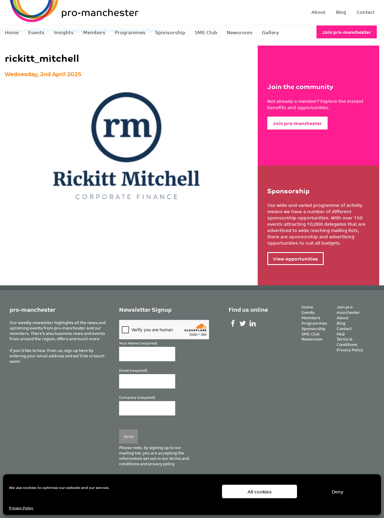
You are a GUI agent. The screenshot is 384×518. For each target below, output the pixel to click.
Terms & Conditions (347, 341)
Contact (365, 12)
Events (36, 32)
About (318, 12)
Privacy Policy (21, 508)
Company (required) (137, 397)
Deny (337, 491)
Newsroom (239, 32)
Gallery (270, 32)
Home (12, 32)
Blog (341, 12)
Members (94, 32)
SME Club (206, 32)
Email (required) (133, 370)
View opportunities (295, 259)
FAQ (341, 333)
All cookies (260, 491)
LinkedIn (252, 323)
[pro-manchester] (56, 12)
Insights (64, 32)
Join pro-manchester (346, 32)
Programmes (130, 32)
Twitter (242, 323)
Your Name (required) (138, 343)
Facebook (233, 323)
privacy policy (161, 463)
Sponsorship (170, 32)
